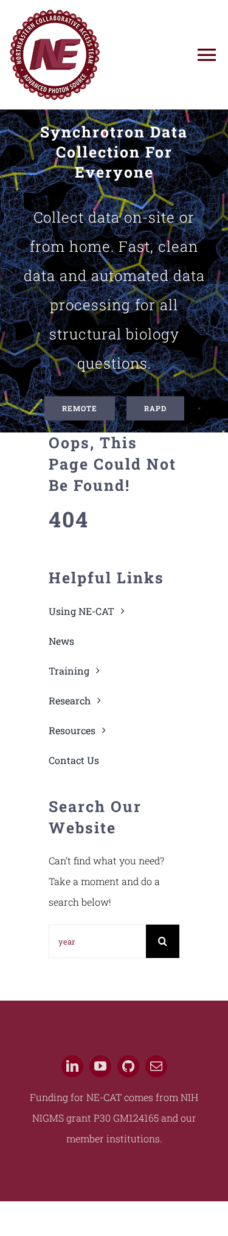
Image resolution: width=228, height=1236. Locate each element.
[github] (128, 1066)
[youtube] (100, 1066)
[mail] (156, 1066)
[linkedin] (72, 1066)
